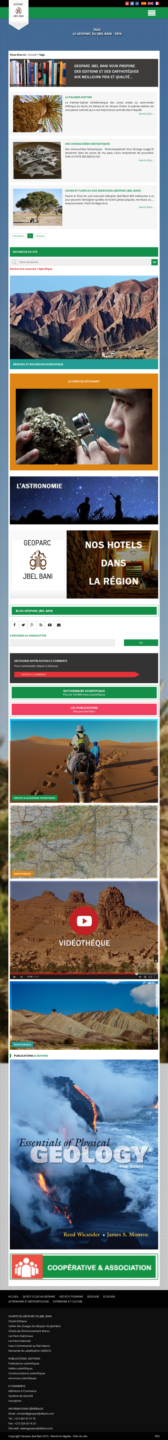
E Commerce (16, 1386)
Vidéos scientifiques (20, 1368)
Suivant (40, 236)
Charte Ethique (17, 1321)
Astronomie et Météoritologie (28, 1301)
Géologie (93, 1296)
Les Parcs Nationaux (20, 1336)
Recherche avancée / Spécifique (31, 269)
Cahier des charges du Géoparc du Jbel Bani (34, 1326)
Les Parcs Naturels (19, 1341)
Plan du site (80, 1436)
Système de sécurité (20, 1396)
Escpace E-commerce (33, 674)
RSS (157, 1436)
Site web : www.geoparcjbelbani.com (30, 1428)
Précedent (18, 236)
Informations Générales (25, 1408)
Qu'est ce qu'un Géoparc (39, 1296)
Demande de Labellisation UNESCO (29, 1351)
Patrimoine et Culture (67, 1301)
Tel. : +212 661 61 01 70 (21, 1418)
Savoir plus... (146, 113)
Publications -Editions (24, 1358)
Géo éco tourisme (71, 1296)
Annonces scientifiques (22, 1378)
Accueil (32, 54)
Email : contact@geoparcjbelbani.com (31, 1413)
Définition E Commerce (22, 1391)
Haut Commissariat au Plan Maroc (29, 1346)
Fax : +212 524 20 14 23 (22, 1423)
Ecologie (109, 1296)
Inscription (15, 1401)
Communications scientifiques (26, 1373)
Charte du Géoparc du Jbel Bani (30, 1316)
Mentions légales (61, 1436)
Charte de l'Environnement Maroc (29, 1331)
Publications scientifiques (23, 1363)
